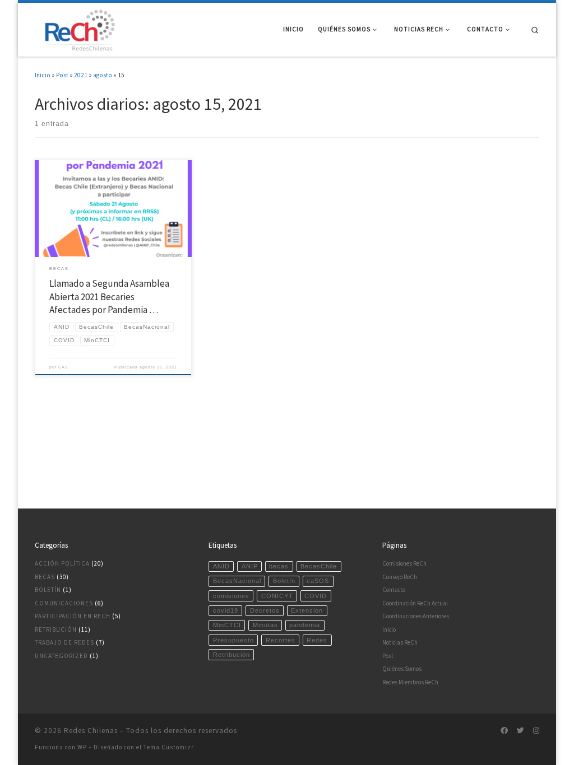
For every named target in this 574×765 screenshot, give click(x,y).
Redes (317, 640)
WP (82, 747)
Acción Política (62, 563)
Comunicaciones (64, 603)
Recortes (280, 640)
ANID (221, 566)
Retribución (56, 629)
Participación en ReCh (72, 616)
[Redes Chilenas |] (77, 28)
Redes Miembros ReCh (410, 682)
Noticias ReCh (400, 642)
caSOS (318, 580)
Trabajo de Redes (64, 642)
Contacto (393, 590)
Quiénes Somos (402, 669)
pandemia (304, 625)
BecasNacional (237, 580)
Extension (307, 610)
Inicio (42, 75)
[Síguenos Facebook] (504, 730)
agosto (102, 75)
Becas (45, 577)
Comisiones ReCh (404, 563)
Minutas (265, 625)
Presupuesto (233, 640)
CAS (63, 367)
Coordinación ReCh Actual (415, 603)
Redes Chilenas (91, 730)
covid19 (225, 610)
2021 (80, 75)
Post (62, 75)
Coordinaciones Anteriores (415, 616)
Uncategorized (61, 656)
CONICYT (277, 596)
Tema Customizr (169, 747)
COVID (315, 596)
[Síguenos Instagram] (536, 730)
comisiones (231, 596)
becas (279, 566)
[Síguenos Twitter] (520, 730)
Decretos (265, 610)
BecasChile (318, 566)
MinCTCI (227, 625)
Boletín (48, 590)
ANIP (250, 566)
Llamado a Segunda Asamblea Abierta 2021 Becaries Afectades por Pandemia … (109, 296)
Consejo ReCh (399, 577)
